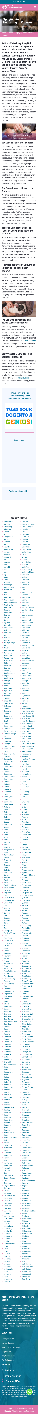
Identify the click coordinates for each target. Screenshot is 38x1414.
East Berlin (8, 880)
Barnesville (8, 590)
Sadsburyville (27, 968)
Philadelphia (26, 850)
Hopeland (7, 1125)
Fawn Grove (8, 941)
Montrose (25, 663)
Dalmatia (7, 809)
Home (4, 33)
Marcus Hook (27, 592)
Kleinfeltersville (9, 1196)
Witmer (24, 1241)
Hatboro (7, 1090)
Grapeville (7, 1054)
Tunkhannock (27, 1135)
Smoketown (26, 1032)
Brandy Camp (9, 660)
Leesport (7, 1261)
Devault (6, 837)
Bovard (6, 645)
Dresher (7, 857)
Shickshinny (26, 1016)
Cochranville (8, 761)
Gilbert (6, 1001)
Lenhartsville (8, 1269)
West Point (26, 1208)
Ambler (6, 539)
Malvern (25, 577)
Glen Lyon (7, 1014)
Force (6, 966)
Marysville (25, 602)
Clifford (6, 751)
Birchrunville (8, 628)
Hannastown (8, 1072)
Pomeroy (25, 880)
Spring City (26, 1049)
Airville (6, 532)
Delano (6, 827)
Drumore (7, 865)
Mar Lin (24, 590)
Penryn (24, 845)
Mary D (24, 600)
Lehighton (7, 1264)
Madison (25, 564)
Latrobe (6, 1241)
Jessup (6, 1160)
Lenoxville (7, 1274)
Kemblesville (8, 1175)
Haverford (7, 1095)
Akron (6, 534)
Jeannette (7, 1153)
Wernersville (26, 1201)
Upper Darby (26, 1148)
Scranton (25, 991)
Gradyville (7, 1044)
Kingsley (7, 1188)
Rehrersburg (26, 926)
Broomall (7, 686)
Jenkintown (8, 1155)
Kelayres (7, 1170)
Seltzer (24, 994)
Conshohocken (9, 777)
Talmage (25, 1100)
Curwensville (8, 802)
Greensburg (8, 1059)
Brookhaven (8, 678)
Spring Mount (27, 1059)
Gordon (6, 1039)
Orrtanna (25, 807)
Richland (25, 941)
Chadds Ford (8, 718)
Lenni (6, 1271)
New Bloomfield (28, 716)
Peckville (25, 837)
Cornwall (7, 782)
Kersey (6, 1181)
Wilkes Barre (26, 1226)
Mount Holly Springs (26, 679)
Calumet (7, 698)
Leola (6, 1276)
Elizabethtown (9, 898)
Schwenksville (27, 986)
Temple (24, 1107)
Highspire (7, 1112)
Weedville (25, 1193)
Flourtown (7, 956)
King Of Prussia (9, 1186)
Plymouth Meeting (28, 875)
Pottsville (25, 890)
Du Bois (7, 870)
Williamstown (27, 1228)
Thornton (25, 1120)
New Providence (28, 746)
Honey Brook (8, 1120)
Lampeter (7, 1221)
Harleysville (8, 1082)
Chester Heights (10, 731)
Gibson (6, 999)
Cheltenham (8, 726)
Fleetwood (8, 953)
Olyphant (25, 794)
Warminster (26, 1175)
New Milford (26, 734)
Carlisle (6, 708)
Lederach (7, 1259)
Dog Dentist (6, 1352)
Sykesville (26, 1097)
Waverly (25, 1183)
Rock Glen (26, 953)
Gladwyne (7, 1011)
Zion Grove (26, 1279)
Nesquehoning (27, 708)
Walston (25, 1170)
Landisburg (8, 1228)
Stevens (25, 1067)
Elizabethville (9, 900)
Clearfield (7, 749)
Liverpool (25, 537)
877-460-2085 (13, 1376)
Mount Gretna (27, 676)
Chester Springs (10, 734)
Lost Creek (26, 547)
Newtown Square (28, 759)
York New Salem (28, 1266)
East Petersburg (10, 885)
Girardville (7, 1009)
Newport (25, 756)
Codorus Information (19, 491)
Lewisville (7, 1281)
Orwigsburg (26, 809)
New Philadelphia (28, 744)
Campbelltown (9, 703)
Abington (7, 524)
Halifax (6, 1067)
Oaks (24, 782)
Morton (24, 670)
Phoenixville (26, 852)
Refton (24, 923)
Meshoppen (26, 625)
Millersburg (26, 635)
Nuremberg (26, 779)
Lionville (25, 529)
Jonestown (8, 1165)
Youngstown (26, 1271)
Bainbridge (8, 585)
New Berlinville (27, 713)
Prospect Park (27, 893)
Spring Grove (27, 1054)
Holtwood (7, 1117)
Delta (6, 832)
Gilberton (7, 1004)
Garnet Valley (9, 991)
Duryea (6, 875)
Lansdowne (8, 1236)
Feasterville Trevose (8, 944)
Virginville (25, 1158)
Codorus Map (19, 440)
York (23, 1261)
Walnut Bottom (27, 1165)
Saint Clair (26, 971)
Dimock (6, 845)
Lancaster (7, 1223)
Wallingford (26, 1163)
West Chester (27, 1203)
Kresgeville (8, 1203)
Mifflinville (25, 633)
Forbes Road (8, 963)
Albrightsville (8, 537)
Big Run (7, 623)
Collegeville (8, 766)
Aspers (6, 570)
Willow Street (27, 1234)
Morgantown (26, 668)
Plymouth (25, 872)
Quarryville (26, 900)
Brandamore (8, 658)
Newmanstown (27, 754)
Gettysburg (8, 996)
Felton (6, 948)
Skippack (25, 1026)
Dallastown (8, 807)
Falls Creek (8, 938)
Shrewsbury (26, 1021)
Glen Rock (8, 1024)
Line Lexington (27, 527)
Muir (23, 693)
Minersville (26, 648)
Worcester (25, 1249)
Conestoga (8, 774)
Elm (5, 905)
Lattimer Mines (9, 1244)
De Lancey (8, 825)
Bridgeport (7, 663)
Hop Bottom (8, 1122)
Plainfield (25, 867)
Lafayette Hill (8, 1213)
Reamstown (26, 915)
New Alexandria (28, 711)
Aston (6, 572)
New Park (25, 741)
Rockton (25, 956)
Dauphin (7, 822)
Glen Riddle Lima (10, 1021)
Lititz (23, 532)
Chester (7, 729)
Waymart (25, 1186)
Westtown (25, 1216)
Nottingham (26, 774)
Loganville (26, 544)
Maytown (25, 605)
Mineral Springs (28, 645)
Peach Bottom (27, 832)
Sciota (24, 989)
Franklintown (8, 976)
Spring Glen (26, 1052)
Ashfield (7, 567)
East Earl (7, 883)
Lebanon (7, 1254)
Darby (6, 817)
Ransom (25, 908)
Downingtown (9, 855)
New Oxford (26, 739)
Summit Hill (26, 1085)
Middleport (26, 628)
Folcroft (6, 958)
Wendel (25, 1198)
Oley (23, 789)
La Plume (7, 1211)
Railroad (25, 905)
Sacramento (26, 966)
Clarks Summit (9, 746)
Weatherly (25, 1191)
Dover (6, 852)
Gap (5, 986)
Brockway (7, 670)
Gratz (6, 1057)
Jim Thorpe (8, 1163)
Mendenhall (26, 620)
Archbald (7, 552)
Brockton (7, 668)
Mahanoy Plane (28, 572)
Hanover (7, 1074)
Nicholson (25, 761)
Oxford (24, 812)
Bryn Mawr (8, 693)
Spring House (27, 1057)
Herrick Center (9, 1107)
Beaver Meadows (10, 602)
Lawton (6, 1251)
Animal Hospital (8, 1343)
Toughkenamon (27, 1122)
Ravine (24, 910)
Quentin (25, 903)
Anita (5, 544)
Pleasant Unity (27, 870)
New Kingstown (28, 729)
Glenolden (7, 1029)
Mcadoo (25, 612)
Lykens (24, 557)
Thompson (26, 1115)
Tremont (25, 1127)
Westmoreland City (29, 1211)
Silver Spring (27, 1024)
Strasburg (25, 1072)
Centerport (8, 716)
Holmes (6, 1115)
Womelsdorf (26, 1244)
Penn (24, 842)
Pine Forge (26, 857)
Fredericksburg (9, 979)
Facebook (30, 1411)
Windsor (25, 1239)
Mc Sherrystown (28, 610)
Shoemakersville (28, 1019)
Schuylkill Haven (28, 984)
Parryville (25, 830)
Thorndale (26, 1117)
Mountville (26, 691)
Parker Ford (26, 825)
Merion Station (27, 623)
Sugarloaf (25, 1080)
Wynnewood (26, 1256)
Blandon (7, 635)
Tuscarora (25, 1138)
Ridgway (25, 943)
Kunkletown (8, 1208)
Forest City (8, 968)
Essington (7, 920)
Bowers (6, 648)
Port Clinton (26, 885)
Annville (7, 547)
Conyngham (8, 779)
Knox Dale (8, 1201)
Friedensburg (9, 984)
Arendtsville (8, 557)
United (24, 1145)
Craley (6, 787)
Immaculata (8, 1145)
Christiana (7, 741)
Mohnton (25, 653)
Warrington (26, 1178)
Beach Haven (9, 600)
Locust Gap (26, 542)
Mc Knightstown (28, 607)
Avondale (7, 582)
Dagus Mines (9, 804)
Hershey (7, 1110)
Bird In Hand (8, 630)
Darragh (7, 819)
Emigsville (7, 913)
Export (6, 926)
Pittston (24, 865)
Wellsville (25, 1196)
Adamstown (8, 529)
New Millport (26, 736)
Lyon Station (26, 562)
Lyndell (24, 559)
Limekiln (25, 522)
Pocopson (25, 878)
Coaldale (7, 756)
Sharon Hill (26, 1001)
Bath (5, 595)
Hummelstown (9, 1133)
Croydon (7, 794)
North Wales (26, 766)
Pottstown (25, 888)
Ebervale (7, 890)
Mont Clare (26, 658)
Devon (6, 840)
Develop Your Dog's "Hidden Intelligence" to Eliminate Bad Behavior (18, 396)
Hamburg (7, 1069)
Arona (6, 564)
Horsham (7, 1127)
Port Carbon (26, 883)
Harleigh (7, 1080)
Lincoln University (28, 524)
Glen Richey (8, 1019)
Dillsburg (7, 842)
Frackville (7, 973)
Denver (6, 835)
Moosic (24, 665)
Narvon (24, 703)
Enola (6, 915)
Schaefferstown (27, 981)
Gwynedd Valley (10, 1064)
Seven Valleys (27, 996)
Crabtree (7, 784)
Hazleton (7, 1100)
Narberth (25, 701)
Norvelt (24, 769)
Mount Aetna (26, 673)
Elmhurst (7, 908)
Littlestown (26, 534)
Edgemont (7, 893)
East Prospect (9, 888)
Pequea (25, 847)
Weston (25, 1213)
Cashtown (7, 711)
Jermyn (6, 1158)
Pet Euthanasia (8, 1360)
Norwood (25, 771)
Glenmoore (8, 1026)
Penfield (25, 840)
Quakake (25, 898)
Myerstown (26, 696)
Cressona (7, 792)
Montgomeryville (28, 660)
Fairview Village (10, 933)
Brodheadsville (9, 673)
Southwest (26, 1047)
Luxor (24, 554)
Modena (25, 650)
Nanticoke (25, 698)
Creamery (7, 789)
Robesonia (26, 951)
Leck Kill (7, 1256)
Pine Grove (26, 860)
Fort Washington (10, 971)
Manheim (25, 585)
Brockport (7, 665)
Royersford (26, 963)
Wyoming (25, 1259)
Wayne (24, 1188)
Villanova (25, 1155)
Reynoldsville (27, 933)
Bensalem (7, 607)
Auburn (6, 577)
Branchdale (8, 655)
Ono (23, 799)
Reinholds (26, 928)
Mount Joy (26, 683)
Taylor (24, 1105)
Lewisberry (8, 1279)
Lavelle (6, 1246)
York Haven (26, 1264)
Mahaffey (25, 567)
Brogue (6, 676)
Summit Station (27, 1087)
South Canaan (27, 1037)
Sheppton (25, 1011)
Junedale (7, 1168)
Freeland (7, 981)
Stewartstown (27, 1069)
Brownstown (8, 688)
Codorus (11, 33)
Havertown (8, 1097)
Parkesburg (26, 827)
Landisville (8, 1231)
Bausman (7, 597)
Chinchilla (7, 739)
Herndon (7, 1105)
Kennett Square (9, 1178)
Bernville (7, 610)
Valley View (26, 1153)
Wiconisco (26, 1223)
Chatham (7, 724)
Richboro (25, 938)
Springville (26, 1064)
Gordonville (8, 1042)
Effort (5, 895)
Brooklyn (7, 681)
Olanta (24, 784)
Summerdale (26, 1082)
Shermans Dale (28, 1014)
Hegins (6, 1102)
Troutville (25, 1133)
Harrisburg (8, 1085)
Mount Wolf (26, 686)
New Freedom (27, 724)
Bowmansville (9, 650)
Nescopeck (26, 706)
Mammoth (25, 580)
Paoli (24, 819)
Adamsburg (8, 527)
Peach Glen (26, 835)
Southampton (27, 1044)
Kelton (6, 1173)
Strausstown (26, 1074)
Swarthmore (26, 1092)
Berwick (7, 615)
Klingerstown (8, 1198)
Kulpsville (7, 1206)
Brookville (7, 683)
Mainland (25, 575)
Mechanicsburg (27, 615)
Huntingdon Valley (10, 1138)
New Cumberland (28, 721)
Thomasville (26, 1112)
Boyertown (8, 653)
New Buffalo (26, 718)
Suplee (24, 1090)
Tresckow (25, 1130)
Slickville (25, 1029)
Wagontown (26, 1160)
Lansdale (7, 1234)
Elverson (7, 910)
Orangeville (26, 802)
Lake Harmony (9, 1216)
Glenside (7, 1032)
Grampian (7, 1047)
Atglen (6, 575)
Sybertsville (26, 1095)
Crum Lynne (8, 797)
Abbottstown (8, 522)
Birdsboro (7, 633)
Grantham (7, 1049)
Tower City (26, 1125)
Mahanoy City (27, 570)
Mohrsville (26, 655)
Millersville (26, 640)
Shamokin (25, 999)
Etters (6, 923)
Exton (6, 928)
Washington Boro (28, 1181)
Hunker (6, 1135)
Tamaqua (25, 1102)
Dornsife (7, 847)
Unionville (25, 1143)
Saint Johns (26, 973)
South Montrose (28, 1042)
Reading (25, 913)
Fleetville (7, 951)
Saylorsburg (26, 979)
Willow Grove (27, 1231)
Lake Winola (8, 1218)
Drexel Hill (8, 860)
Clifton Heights (9, 754)
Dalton (6, 812)
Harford (6, 1077)
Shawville (25, 1006)
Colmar (6, 769)
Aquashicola (8, 549)
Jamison (7, 1150)
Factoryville (8, 931)
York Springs (26, 1269)
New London (26, 731)
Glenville (7, 1034)
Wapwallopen (27, 1173)
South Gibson (27, 1039)
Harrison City (8, 1087)
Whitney (25, 1221)
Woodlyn (25, 1246)
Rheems (25, 936)
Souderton (26, 1034)
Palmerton (26, 814)
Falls (5, 936)
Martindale (26, 597)
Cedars (6, 713)
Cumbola (7, 799)
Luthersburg (26, 552)
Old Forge (25, 787)
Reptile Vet (6, 1364)
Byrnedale (7, 696)
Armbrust (7, 562)
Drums (6, 867)
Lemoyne (7, 1266)
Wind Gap (25, 1236)
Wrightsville (26, 1251)
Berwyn (6, 617)
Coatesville (8, 759)
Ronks (24, 958)
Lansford (7, 1239)
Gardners (7, 989)
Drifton (6, 862)
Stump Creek (27, 1077)
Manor (24, 587)
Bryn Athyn (8, 691)
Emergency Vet (8, 1339)
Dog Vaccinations (8, 1356)
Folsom (6, 961)
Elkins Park (8, 903)
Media (24, 617)
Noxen (24, 777)
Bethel (6, 620)
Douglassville (9, 850)
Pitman (24, 862)
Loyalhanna (26, 549)
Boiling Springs (9, 643)
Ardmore (7, 554)
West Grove (26, 1206)
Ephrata (7, 918)
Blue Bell (7, 640)
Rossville (25, 961)
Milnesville (26, 643)
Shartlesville (26, 1004)
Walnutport (26, 1168)
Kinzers (6, 1191)
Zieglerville (26, 1276)
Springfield (26, 1062)
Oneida (24, 797)
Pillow (24, 855)
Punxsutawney (27, 895)
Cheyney (7, 736)
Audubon (7, 580)
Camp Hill (7, 701)
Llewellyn (25, 539)
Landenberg (8, 1226)
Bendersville (8, 605)
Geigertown (8, 994)
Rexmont (25, 931)
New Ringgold (27, 749)
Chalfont (7, 721)
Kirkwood (7, 1193)
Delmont (7, 830)
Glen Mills (7, 1016)
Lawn (6, 1249)
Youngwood (26, 1274)
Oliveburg (25, 792)
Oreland (25, 804)
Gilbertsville (8, 1006)
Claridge (7, 744)
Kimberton (7, 1183)
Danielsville (8, 814)
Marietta (25, 595)
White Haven (27, 1218)
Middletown (26, 630)
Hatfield (6, 1092)
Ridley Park (26, 946)
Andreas (7, 542)
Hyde (6, 1140)
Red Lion (25, 920)
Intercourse (8, 1148)
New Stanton (27, 751)
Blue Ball (7, 638)
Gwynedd (7, 1062)
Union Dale (26, 1140)
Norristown (26, 764)
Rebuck (25, 918)
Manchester (26, 582)
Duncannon (8, 872)
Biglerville (7, 625)
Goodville (7, 1037)
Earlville (7, 878)
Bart (5, 592)
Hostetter (7, 1130)
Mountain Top (27, 688)
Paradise (25, 822)
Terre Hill (25, 1110)
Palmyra (25, 817)
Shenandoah (27, 1009)
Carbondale (8, 706)
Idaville (6, 1143)
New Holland (27, 726)
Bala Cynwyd (9, 587)
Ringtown (25, 948)
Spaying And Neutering (11, 1347)
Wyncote (25, 1254)
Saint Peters (26, 976)
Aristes (6, 559)
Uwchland (25, 1150)
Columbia (7, 771)
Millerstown (26, 638)
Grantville (7, 1052)
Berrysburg (8, 612)
